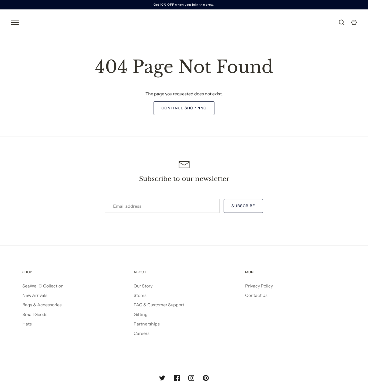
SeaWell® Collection (43, 286)
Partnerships (147, 324)
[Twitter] (162, 378)
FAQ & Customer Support (159, 304)
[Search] (342, 22)
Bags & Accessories (42, 304)
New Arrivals (34, 295)
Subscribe (243, 205)
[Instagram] (191, 378)
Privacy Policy (259, 286)
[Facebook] (177, 378)
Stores (140, 295)
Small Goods (34, 314)
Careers (142, 333)
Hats (27, 324)
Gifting (141, 314)
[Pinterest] (206, 378)
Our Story (143, 286)
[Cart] (354, 22)
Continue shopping (184, 108)
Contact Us (256, 295)
